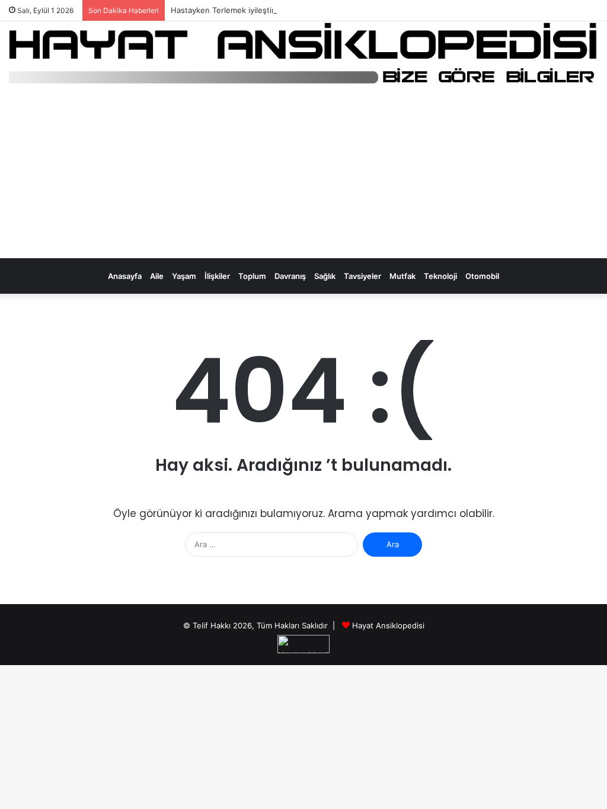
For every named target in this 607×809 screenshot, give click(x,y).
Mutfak (402, 276)
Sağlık (325, 276)
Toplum (252, 276)
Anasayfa (125, 276)
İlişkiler (217, 276)
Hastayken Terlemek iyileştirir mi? (232, 10)
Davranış (290, 276)
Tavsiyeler (362, 276)
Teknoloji (440, 276)
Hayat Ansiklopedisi (388, 625)
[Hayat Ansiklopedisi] (303, 54)
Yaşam (184, 276)
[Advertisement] (303, 175)
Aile (157, 276)
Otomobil (482, 276)
